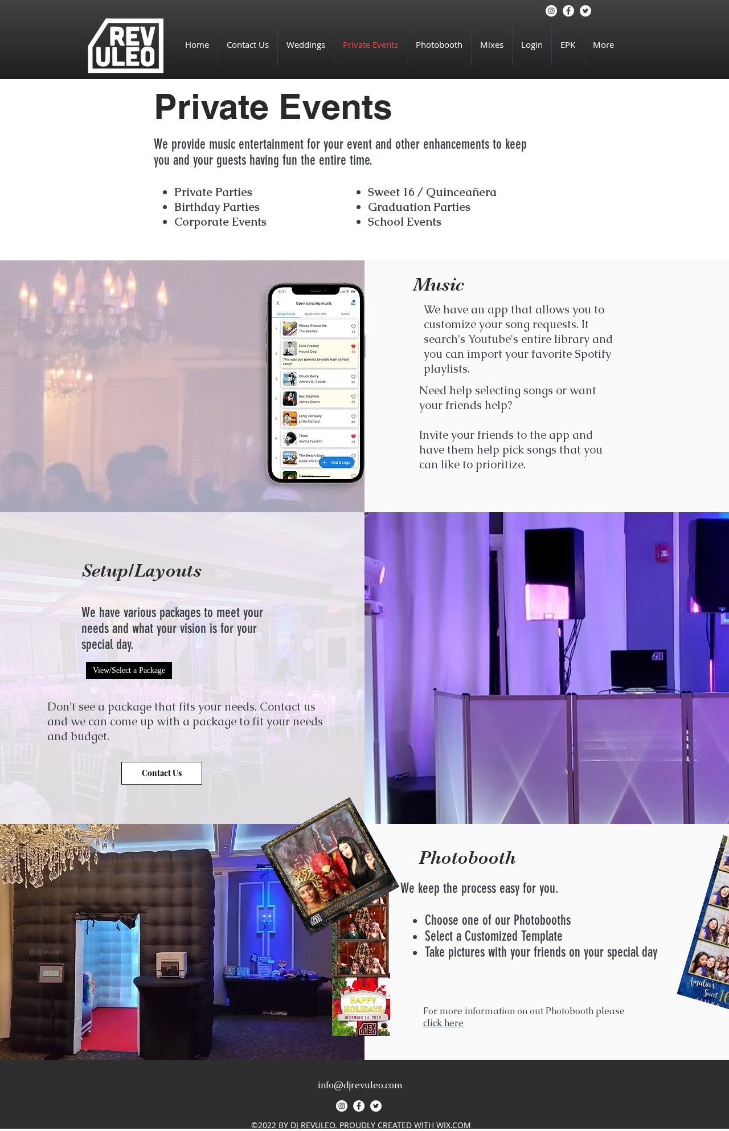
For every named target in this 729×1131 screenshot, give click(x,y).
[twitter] (585, 11)
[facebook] (568, 11)
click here (443, 1023)
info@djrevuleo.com (360, 1085)
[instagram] (551, 11)
